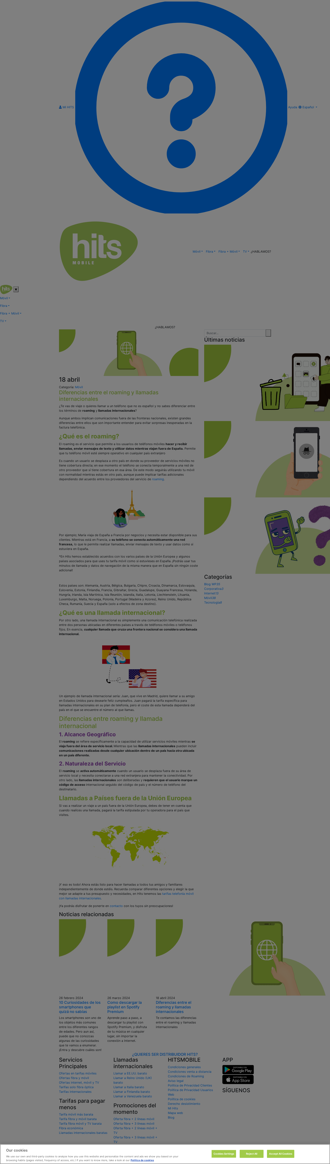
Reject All (251, 1153)
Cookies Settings (224, 1153)
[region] (165, 1154)
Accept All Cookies (280, 1153)
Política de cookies (142, 1160)
